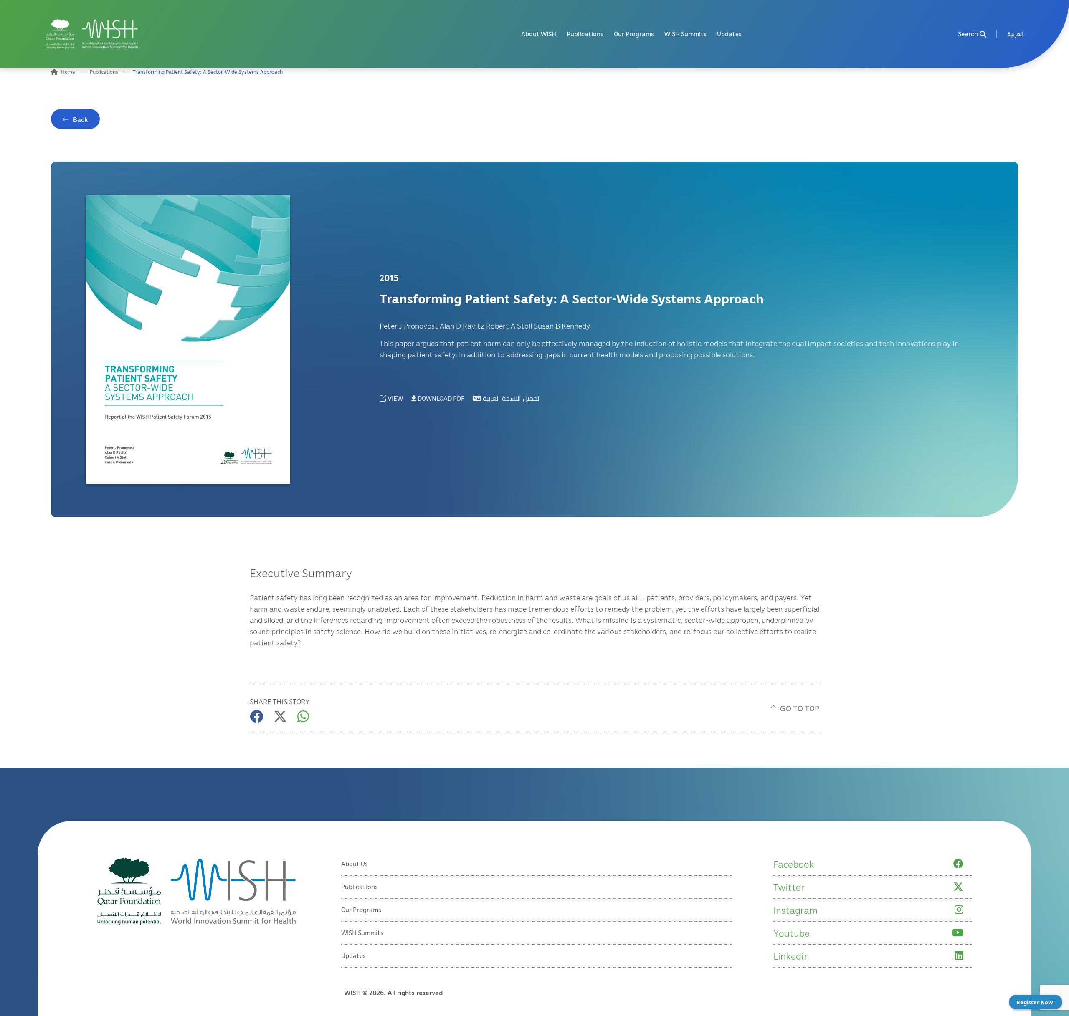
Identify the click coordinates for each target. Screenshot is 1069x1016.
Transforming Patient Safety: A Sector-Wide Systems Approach (208, 72)
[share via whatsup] (303, 716)
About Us (354, 863)
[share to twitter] (280, 716)
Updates (729, 34)
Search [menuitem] (968, 34)
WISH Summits (685, 34)
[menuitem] (1015, 34)
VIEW (394, 398)
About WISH (538, 34)
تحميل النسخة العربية (510, 398)
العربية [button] (1015, 34)
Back (80, 119)
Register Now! (1035, 1002)
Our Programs (634, 34)
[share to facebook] (256, 716)
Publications (585, 34)
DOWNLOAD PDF (440, 398)
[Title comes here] (92, 34)
